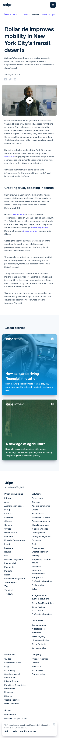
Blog (6, 666)
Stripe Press (37, 670)
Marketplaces (38, 532)
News (27, 14)
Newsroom (10, 14)
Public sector (38, 585)
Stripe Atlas (19, 214)
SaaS (34, 544)
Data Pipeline (10, 532)
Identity (8, 544)
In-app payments (40, 528)
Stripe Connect (30, 230)
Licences (8, 692)
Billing (7, 509)
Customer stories (12, 662)
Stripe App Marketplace (43, 603)
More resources (11, 703)
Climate (8, 521)
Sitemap (8, 696)
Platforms (36, 540)
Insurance (36, 566)
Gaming (35, 555)
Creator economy (40, 551)
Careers (35, 662)
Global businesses (40, 525)
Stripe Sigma (10, 582)
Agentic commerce (41, 505)
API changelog (38, 636)
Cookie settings (12, 699)
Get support (10, 714)
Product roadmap (40, 658)
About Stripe (48, 14)
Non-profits (37, 577)
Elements (8, 536)
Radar (7, 574)
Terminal (8, 590)
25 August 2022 (12, 74)
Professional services (42, 581)
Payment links (11, 563)
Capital (7, 513)
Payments (9, 567)
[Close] (53, 724)
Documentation (39, 625)
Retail (34, 588)
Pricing (7, 498)
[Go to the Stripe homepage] (8, 483)
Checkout (9, 517)
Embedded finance (41, 517)
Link (6, 555)
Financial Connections (14, 540)
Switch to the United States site (20, 731)
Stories (35, 14)
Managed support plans (15, 718)
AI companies (38, 547)
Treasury (8, 593)
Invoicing (8, 547)
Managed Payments (13, 559)
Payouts (8, 570)
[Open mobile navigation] (53, 5)
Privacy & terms (11, 681)
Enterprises (37, 498)
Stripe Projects (39, 644)
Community (9, 670)
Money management (41, 536)
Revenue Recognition (14, 578)
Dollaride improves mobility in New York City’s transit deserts (29, 39)
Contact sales (38, 674)
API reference (38, 628)
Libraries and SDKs (40, 640)
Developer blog (39, 647)
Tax (6, 586)
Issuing (7, 551)
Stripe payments (39, 227)
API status (36, 632)
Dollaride (9, 156)
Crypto (7, 528)
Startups (36, 502)
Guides (7, 658)
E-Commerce (38, 513)
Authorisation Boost (13, 505)
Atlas (6, 502)
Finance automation (41, 521)
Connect (8, 525)
